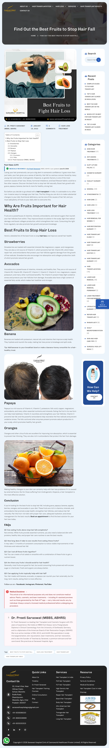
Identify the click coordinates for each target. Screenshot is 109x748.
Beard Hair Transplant (64, 699)
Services (72, 6)
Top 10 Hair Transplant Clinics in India (92, 127)
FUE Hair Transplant (63, 681)
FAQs (15, 157)
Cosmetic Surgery (94, 173)
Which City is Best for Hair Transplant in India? (93, 117)
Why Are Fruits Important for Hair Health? (23, 138)
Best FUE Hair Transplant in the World (92, 106)
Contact (35, 702)
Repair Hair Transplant (64, 695)
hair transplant (43, 191)
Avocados (13, 146)
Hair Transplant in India (64, 677)
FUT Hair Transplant (63, 685)
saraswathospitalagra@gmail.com (25, 707)
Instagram (30, 584)
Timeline (35, 681)
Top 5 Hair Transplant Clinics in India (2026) (92, 96)
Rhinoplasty (92, 322)
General (90, 189)
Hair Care (90, 200)
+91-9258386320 (19, 713)
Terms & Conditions (87, 681)
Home (33, 36)
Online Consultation (39, 695)
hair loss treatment (44, 652)
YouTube (48, 584)
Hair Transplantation (41, 6)
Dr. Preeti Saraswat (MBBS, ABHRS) (22, 160)
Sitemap (83, 692)
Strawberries (14, 144)
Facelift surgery (93, 181)
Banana (13, 148)
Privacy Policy (85, 677)
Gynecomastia (92, 194)
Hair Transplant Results (91, 6)
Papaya (13, 151)
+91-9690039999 (19, 718)
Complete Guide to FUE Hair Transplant (92, 86)
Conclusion (16, 155)
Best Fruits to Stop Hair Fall (21, 652)
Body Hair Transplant (63, 702)
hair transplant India (14, 656)
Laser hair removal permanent (91, 287)
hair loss (43, 236)
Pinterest (39, 584)
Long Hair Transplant (63, 719)
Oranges (13, 153)
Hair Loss (60, 6)
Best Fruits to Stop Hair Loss (18, 141)
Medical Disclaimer (17, 592)
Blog (33, 699)
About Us (24, 6)
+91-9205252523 (19, 723)
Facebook (20, 584)
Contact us (25, 11)
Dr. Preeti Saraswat (33, 169)
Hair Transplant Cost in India (90, 688)
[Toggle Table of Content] (36, 135)
